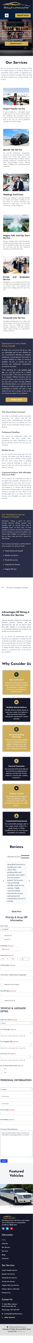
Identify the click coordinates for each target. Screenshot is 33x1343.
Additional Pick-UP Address (11, 984)
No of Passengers (8, 1029)
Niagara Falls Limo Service (10, 1285)
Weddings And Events (13, 194)
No (5, 1069)
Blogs (3, 1255)
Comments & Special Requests (9, 1129)
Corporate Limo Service (14, 317)
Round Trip (7, 939)
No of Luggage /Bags (9, 1041)
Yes (5, 1072)
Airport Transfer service (14, 108)
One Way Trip (8, 935)
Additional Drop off (9, 1000)
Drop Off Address (8, 991)
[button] (7, 15)
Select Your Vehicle (8, 1020)
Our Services (6, 1247)
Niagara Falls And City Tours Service (16, 236)
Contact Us (5, 1258)
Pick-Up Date (6, 946)
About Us (5, 1244)
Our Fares (5, 1251)
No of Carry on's (7, 1053)
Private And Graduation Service (16, 278)
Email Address (7, 1119)
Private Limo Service (8, 1281)
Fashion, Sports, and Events (10, 1289)
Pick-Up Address (7, 965)
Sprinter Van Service (12, 149)
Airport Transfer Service (9, 1270)
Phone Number (7, 1110)
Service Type (4, 926)
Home (4, 1240)
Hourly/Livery (6, 1293)
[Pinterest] (11, 1228)
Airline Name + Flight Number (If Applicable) (13, 975)
